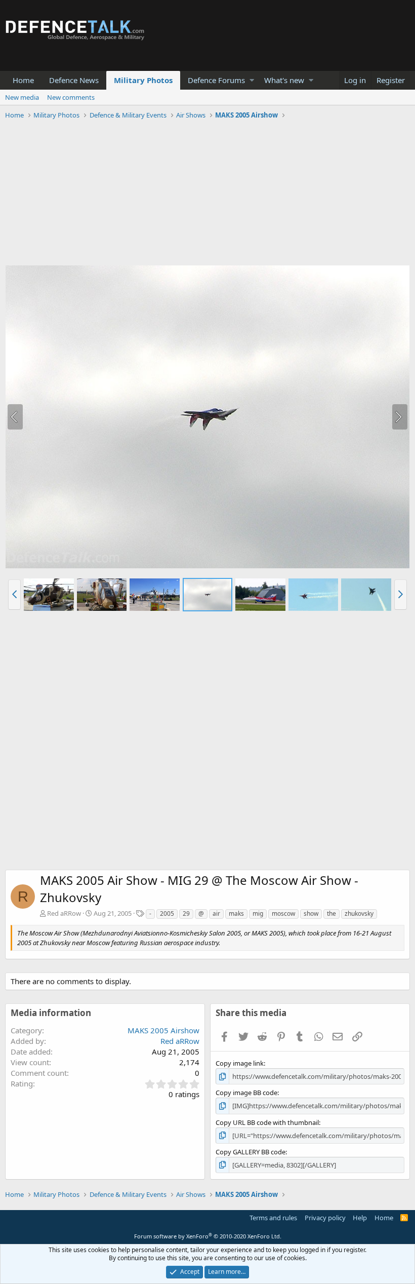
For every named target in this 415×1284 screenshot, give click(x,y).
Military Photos (143, 80)
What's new (284, 80)
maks (236, 913)
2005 (167, 913)
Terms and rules (273, 1217)
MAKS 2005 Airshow (163, 1030)
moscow (283, 913)
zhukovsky (359, 913)
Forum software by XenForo (207, 1236)
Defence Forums (216, 80)
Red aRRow (64, 913)
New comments (71, 97)
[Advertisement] (207, 194)
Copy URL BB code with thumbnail (267, 1122)
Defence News (74, 80)
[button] (252, 80)
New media (22, 97)
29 (186, 913)
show (311, 913)
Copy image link (240, 1063)
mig (258, 913)
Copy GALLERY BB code (250, 1151)
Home (23, 80)
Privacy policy (325, 1217)
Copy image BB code (246, 1092)
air (216, 913)
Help (360, 1217)
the (331, 913)
